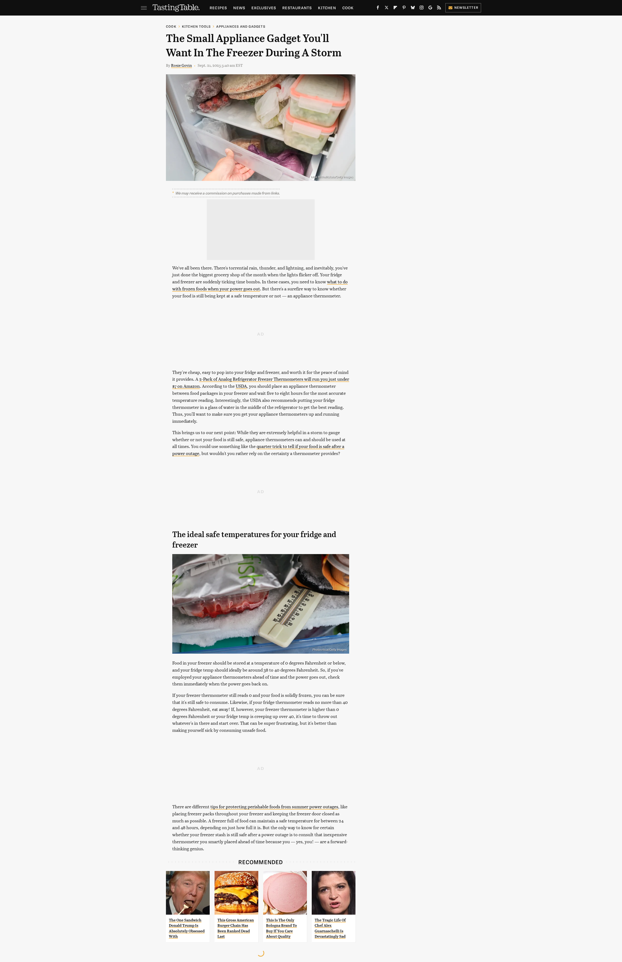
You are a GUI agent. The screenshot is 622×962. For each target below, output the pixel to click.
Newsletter (466, 7)
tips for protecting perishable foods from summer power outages (274, 806)
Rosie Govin (181, 65)
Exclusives (263, 7)
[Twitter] (386, 8)
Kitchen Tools (196, 26)
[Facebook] (377, 8)
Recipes (218, 7)
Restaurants (297, 7)
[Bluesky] (412, 8)
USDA (241, 386)
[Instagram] (421, 8)
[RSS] (439, 8)
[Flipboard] (395, 8)
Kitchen (327, 7)
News (239, 7)
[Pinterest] (404, 8)
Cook (348, 7)
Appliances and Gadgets (240, 26)
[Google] (430, 8)
